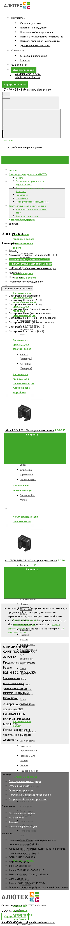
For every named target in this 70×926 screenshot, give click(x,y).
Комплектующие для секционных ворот (27, 217)
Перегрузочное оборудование (32, 201)
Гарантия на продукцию (33, 27)
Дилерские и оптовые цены (35, 45)
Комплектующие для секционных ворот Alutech (29, 656)
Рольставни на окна (28, 833)
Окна (23, 668)
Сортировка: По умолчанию (17, 288)
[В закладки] (31, 392)
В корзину (32, 434)
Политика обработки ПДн (23, 826)
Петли (23, 679)
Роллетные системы (25, 777)
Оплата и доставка (30, 23)
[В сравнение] (31, 363)
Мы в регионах (19, 64)
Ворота (15, 226)
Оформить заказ (23, 70)
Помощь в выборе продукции (36, 32)
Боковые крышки (24, 637)
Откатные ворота (23, 273)
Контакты (25, 60)
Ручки (23, 699)
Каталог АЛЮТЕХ (19, 186)
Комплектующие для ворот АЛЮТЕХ (29, 259)
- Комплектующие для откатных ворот (30, 264)
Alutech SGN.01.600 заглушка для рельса (29, 430)
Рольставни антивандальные (29, 784)
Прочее (24, 604)
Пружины (25, 684)
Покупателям (18, 18)
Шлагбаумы (22, 198)
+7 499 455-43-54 (28, 74)
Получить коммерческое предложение (41, 36)
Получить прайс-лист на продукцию (40, 41)
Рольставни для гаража (26, 804)
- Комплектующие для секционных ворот (32, 268)
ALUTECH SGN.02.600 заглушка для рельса (31, 560)
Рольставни (22, 195)
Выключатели (27, 741)
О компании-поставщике (33, 56)
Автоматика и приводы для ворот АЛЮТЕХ (37, 285)
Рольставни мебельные (26, 823)
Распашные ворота (24, 277)
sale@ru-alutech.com (27, 77)
